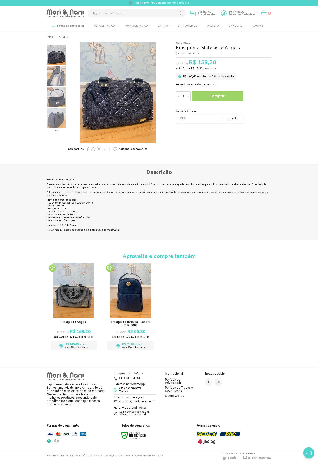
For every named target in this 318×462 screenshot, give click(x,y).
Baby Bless (183, 43)
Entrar (232, 14)
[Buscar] (180, 13)
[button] (56, 55)
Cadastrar (248, 14)
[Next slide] (56, 130)
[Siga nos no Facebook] (209, 382)
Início (50, 37)
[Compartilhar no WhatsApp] (93, 149)
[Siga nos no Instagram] (218, 382)
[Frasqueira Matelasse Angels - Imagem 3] (56, 97)
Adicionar (81, 329)
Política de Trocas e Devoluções (179, 389)
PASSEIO (63, 37)
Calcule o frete (186, 111)
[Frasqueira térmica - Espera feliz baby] (130, 308)
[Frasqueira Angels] (73, 308)
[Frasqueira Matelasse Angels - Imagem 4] (56, 118)
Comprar (217, 96)
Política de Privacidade (173, 381)
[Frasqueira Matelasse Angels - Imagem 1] (56, 55)
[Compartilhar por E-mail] (104, 149)
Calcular (233, 119)
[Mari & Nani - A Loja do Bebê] (65, 13)
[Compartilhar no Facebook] (88, 149)
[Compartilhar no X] (99, 149)
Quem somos (174, 396)
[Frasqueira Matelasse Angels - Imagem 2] (56, 76)
